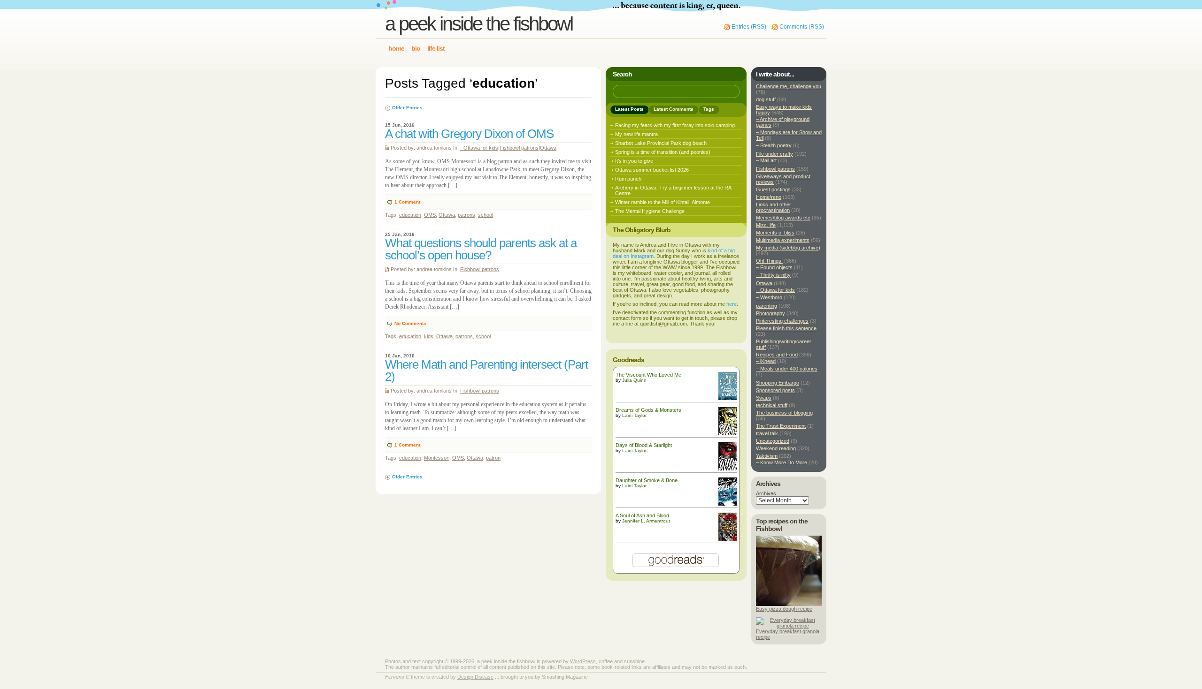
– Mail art (766, 160)
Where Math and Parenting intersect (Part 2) (486, 370)
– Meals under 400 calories (786, 368)
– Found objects (774, 267)
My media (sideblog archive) (788, 247)
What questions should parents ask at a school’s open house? (481, 249)
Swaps (763, 398)
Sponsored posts (775, 390)
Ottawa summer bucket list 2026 (652, 170)
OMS (430, 215)
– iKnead (766, 361)
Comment (407, 201)
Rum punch (628, 179)
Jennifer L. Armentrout (646, 520)
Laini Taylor (634, 415)
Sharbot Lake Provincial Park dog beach (661, 143)
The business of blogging (784, 413)
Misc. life (766, 225)
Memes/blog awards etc (783, 217)
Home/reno (768, 197)
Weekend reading (776, 448)
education (410, 215)
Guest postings (773, 189)
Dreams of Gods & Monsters (648, 410)
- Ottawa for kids (479, 148)
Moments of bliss (775, 232)
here (731, 304)
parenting (766, 306)
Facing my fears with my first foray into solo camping (675, 125)
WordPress (583, 661)
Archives (766, 493)
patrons (466, 215)
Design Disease (475, 677)
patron (493, 458)
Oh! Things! (769, 261)
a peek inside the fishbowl (478, 24)
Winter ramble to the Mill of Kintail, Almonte (662, 202)
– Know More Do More (781, 462)
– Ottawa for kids (775, 290)
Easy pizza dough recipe (784, 609)
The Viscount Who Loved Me (648, 375)
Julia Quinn (634, 380)
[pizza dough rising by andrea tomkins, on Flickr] (789, 604)
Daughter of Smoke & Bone (647, 480)
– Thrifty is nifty (773, 275)
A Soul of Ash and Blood (642, 515)
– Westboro (769, 297)
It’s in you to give (634, 161)
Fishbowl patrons (519, 148)
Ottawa (548, 148)
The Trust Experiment (781, 426)
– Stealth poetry (774, 145)
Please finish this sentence (786, 328)
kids (428, 336)
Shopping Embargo (777, 383)
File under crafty (774, 154)
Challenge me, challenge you (788, 86)
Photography (770, 313)
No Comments (410, 323)
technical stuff (771, 405)
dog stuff (766, 99)
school (485, 215)
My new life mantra (636, 134)
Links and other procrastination (773, 207)
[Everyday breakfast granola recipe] (789, 625)
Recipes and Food (777, 354)
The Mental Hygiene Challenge (650, 211)
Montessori (436, 458)
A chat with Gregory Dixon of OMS (469, 134)
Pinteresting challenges (782, 321)
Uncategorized (772, 441)
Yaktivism (767, 456)
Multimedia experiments (782, 240)
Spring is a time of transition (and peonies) (662, 152)
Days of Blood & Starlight (644, 445)
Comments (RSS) (801, 26)
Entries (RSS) (749, 26)
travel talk (767, 433)
